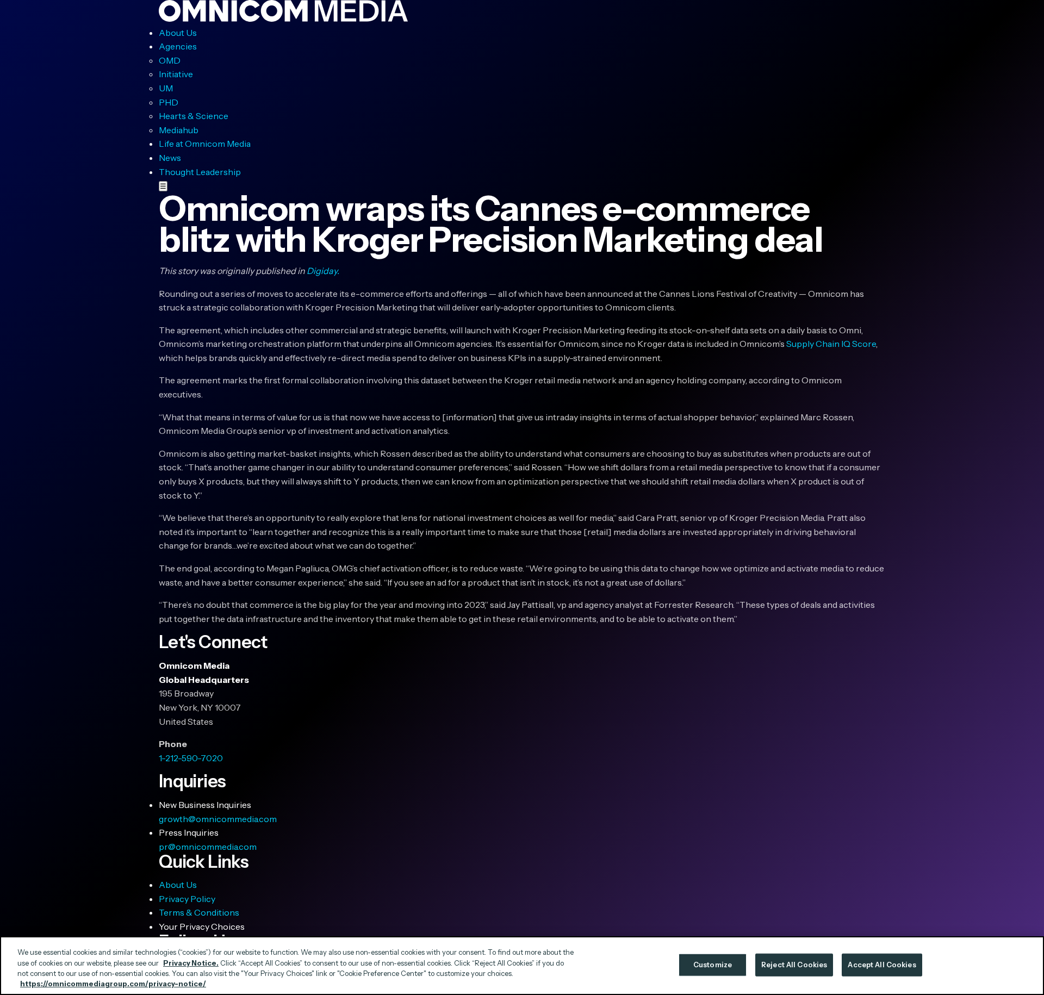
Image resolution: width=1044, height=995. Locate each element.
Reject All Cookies (794, 964)
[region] (522, 965)
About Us (178, 32)
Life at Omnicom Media (205, 143)
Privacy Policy (187, 898)
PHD (168, 102)
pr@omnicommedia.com (208, 846)
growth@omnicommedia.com (218, 818)
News (170, 157)
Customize (712, 964)
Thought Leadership (200, 171)
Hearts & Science (193, 115)
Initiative (176, 74)
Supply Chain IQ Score (831, 343)
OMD (170, 60)
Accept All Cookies (882, 964)
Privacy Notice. (191, 962)
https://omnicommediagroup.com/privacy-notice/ (113, 983)
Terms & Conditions (199, 912)
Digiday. (323, 270)
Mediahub (178, 130)
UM (166, 88)
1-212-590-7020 (191, 758)
